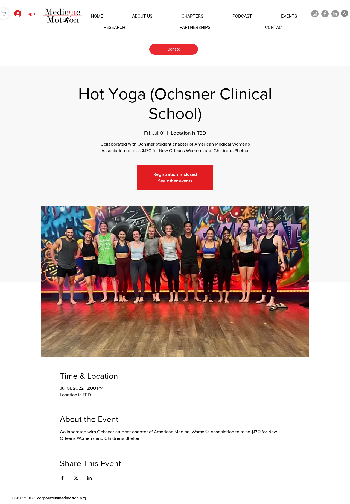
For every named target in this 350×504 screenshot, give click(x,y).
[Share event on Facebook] (62, 478)
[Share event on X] (75, 478)
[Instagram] (315, 13)
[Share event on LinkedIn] (89, 478)
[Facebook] (325, 13)
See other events (175, 180)
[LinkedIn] (335, 13)
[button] (97, 16)
